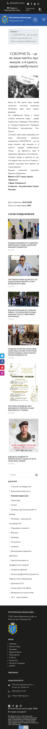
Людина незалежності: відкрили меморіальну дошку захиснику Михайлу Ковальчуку (23, 245)
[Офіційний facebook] (31, 4)
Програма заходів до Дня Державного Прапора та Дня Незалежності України (21, 408)
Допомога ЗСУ (17, 584)
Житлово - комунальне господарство (20, 521)
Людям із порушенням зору (12, 9)
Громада (15, 537)
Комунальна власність (21, 491)
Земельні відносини (19, 496)
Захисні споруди (17, 663)
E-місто (12, 658)
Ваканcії (14, 533)
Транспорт (16, 501)
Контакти (13, 660)
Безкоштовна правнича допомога (20, 553)
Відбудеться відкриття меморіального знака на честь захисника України (22, 459)
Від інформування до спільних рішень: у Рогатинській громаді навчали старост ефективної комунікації (22, 314)
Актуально (16, 542)
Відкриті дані (15, 652)
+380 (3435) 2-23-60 (16, 3)
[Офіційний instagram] (38, 4)
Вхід (40, 11)
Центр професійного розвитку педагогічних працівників (24, 576)
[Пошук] (35, 20)
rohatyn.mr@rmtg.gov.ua (20, 696)
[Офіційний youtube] (35, 4)
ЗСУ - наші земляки (19, 597)
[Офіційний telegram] (28, 4)
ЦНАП (12, 666)
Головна (13, 32)
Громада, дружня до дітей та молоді (22, 512)
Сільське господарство (21, 487)
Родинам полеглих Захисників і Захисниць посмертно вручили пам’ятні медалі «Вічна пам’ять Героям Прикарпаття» (22, 352)
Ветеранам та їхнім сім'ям (22, 593)
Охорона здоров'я (19, 570)
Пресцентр (14, 655)
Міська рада (14, 647)
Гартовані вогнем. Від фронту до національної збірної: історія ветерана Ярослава (23, 282)
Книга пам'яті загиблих (21, 588)
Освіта (14, 505)
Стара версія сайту (30, 9)
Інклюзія (14, 547)
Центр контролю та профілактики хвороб (19, 562)
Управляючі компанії (20, 528)
